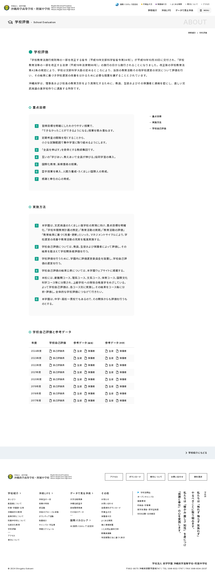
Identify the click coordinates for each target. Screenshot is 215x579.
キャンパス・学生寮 (47, 525)
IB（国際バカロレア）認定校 (82, 526)
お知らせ (105, 499)
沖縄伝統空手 (76, 503)
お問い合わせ (177, 477)
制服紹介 (43, 520)
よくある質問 (177, 4)
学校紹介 (152, 10)
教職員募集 (106, 533)
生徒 (79, 351)
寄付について (192, 4)
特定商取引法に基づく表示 (113, 537)
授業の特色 (44, 503)
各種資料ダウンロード (111, 508)
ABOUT (195, 22)
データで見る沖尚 (184, 10)
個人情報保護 (107, 525)
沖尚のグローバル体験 (49, 512)
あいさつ (11, 499)
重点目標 (156, 116)
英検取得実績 (76, 508)
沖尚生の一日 (45, 499)
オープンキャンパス (145, 497)
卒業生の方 (147, 4)
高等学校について (15, 516)
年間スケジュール (46, 529)
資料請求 (198, 477)
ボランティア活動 (46, 516)
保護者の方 (162, 4)
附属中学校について (16, 520)
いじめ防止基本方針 (110, 529)
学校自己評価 (159, 128)
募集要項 (141, 501)
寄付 (156, 477)
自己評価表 (59, 351)
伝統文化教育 (14, 525)
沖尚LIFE (166, 10)
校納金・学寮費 (143, 505)
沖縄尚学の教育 (15, 512)
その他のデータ (77, 512)
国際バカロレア (79, 520)
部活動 (42, 508)
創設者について (14, 503)
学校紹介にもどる (197, 452)
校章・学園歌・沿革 (16, 508)
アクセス (206, 4)
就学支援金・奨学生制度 (147, 509)
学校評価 (12, 529)
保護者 (91, 351)
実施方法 (156, 122)
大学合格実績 (76, 499)
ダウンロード (135, 477)
